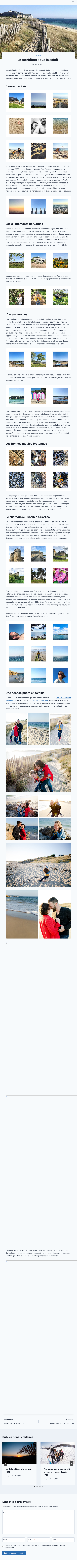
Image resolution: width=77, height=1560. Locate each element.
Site (54, 1540)
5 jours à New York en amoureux (61, 1421)
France (38, 56)
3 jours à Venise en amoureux (14, 1421)
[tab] (34, 1486)
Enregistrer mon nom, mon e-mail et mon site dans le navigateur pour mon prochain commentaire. (35, 1546)
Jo (35, 64)
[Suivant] (71, 1463)
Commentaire (9, 1513)
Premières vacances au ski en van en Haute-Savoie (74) (57, 1472)
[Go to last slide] (5, 1463)
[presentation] (19, 1453)
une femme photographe (38, 700)
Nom (6, 1540)
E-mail (31, 1540)
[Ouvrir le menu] (73, 1)
